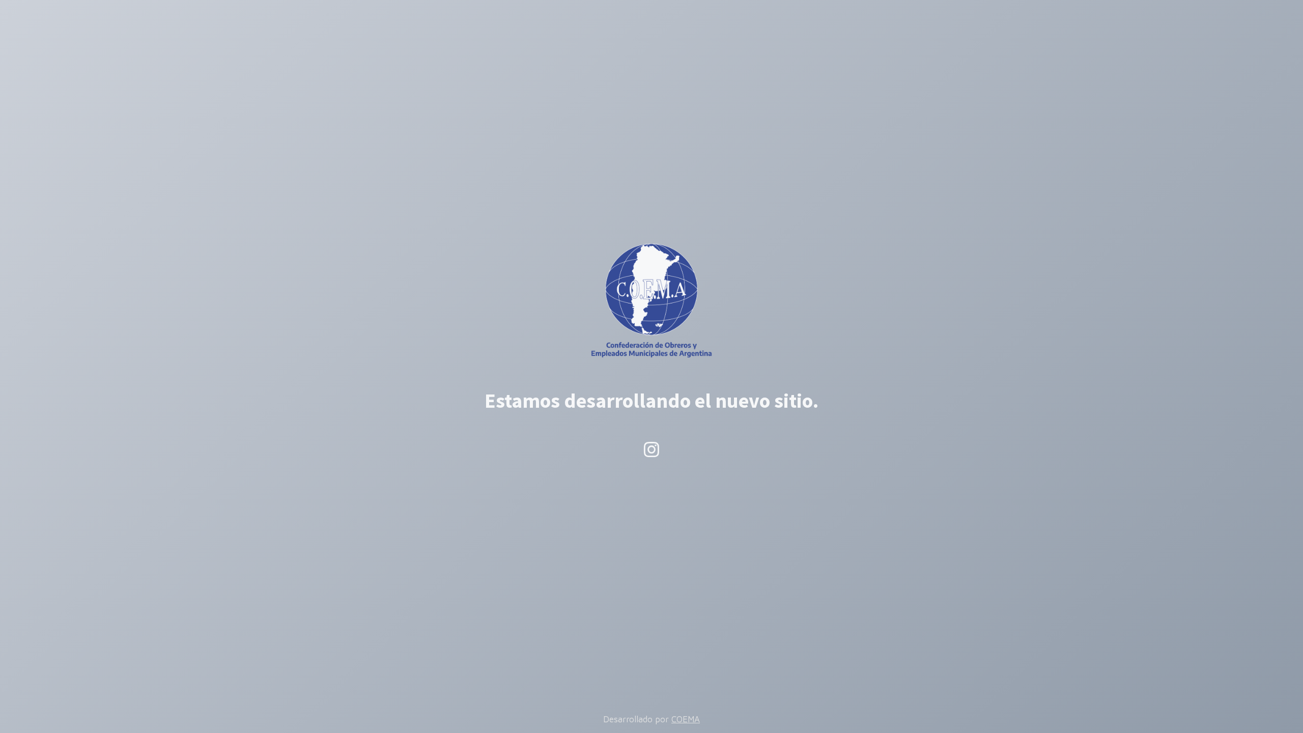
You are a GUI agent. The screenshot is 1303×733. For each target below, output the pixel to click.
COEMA (685, 719)
